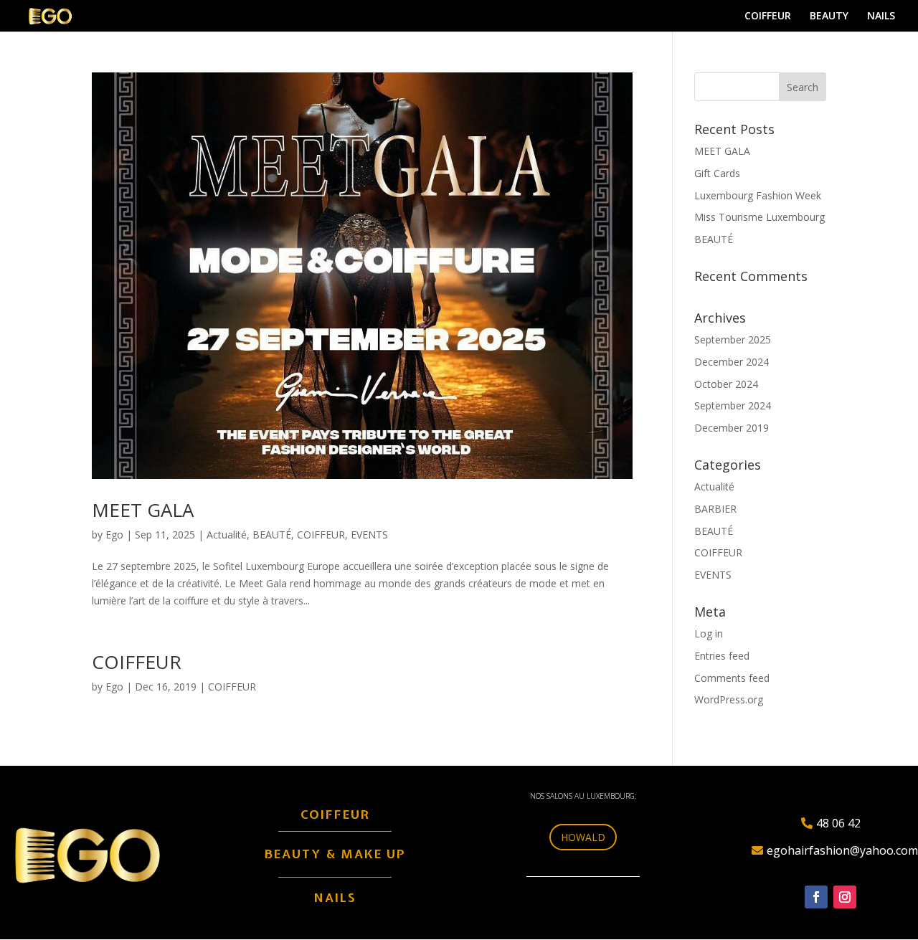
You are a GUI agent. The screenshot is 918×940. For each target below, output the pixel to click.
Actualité (227, 534)
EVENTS (369, 534)
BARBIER (715, 509)
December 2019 (731, 428)
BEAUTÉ (271, 534)
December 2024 (731, 362)
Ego (114, 534)
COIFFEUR (767, 16)
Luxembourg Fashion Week (757, 195)
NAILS (881, 16)
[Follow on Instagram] (844, 897)
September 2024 (732, 405)
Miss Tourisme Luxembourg (759, 217)
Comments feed (732, 678)
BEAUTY (829, 16)
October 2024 (726, 384)
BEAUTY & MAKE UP (335, 853)
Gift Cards (717, 173)
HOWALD (583, 837)
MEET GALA (143, 510)
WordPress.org (728, 699)
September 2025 (732, 339)
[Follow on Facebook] (816, 897)
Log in (708, 633)
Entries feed (721, 656)
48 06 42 (838, 823)
